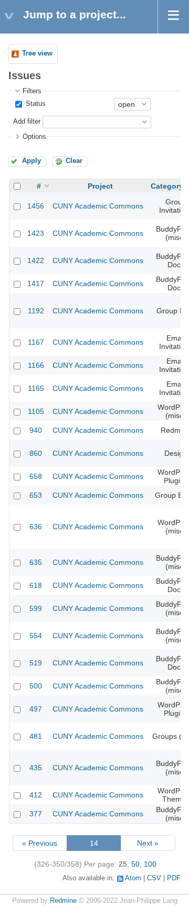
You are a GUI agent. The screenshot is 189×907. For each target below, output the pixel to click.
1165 (36, 388)
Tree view (37, 53)
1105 (36, 411)
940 (35, 430)
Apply (31, 161)
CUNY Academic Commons (97, 206)
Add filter (26, 121)
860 (35, 453)
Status (35, 103)
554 (35, 635)
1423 (35, 233)
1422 (35, 260)
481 (35, 736)
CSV (154, 878)
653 (35, 495)
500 (35, 686)
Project (100, 186)
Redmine (63, 900)
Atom (133, 878)
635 (35, 562)
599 (35, 608)
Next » (148, 843)
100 (150, 864)
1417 (35, 283)
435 (35, 767)
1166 (36, 365)
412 (35, 795)
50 (135, 864)
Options (34, 136)
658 (35, 476)
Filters (32, 91)
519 (35, 663)
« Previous (39, 843)
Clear (74, 161)
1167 (36, 342)
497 (35, 709)
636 (35, 526)
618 (35, 585)
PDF (174, 878)
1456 (35, 206)
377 (35, 814)
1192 (36, 311)
